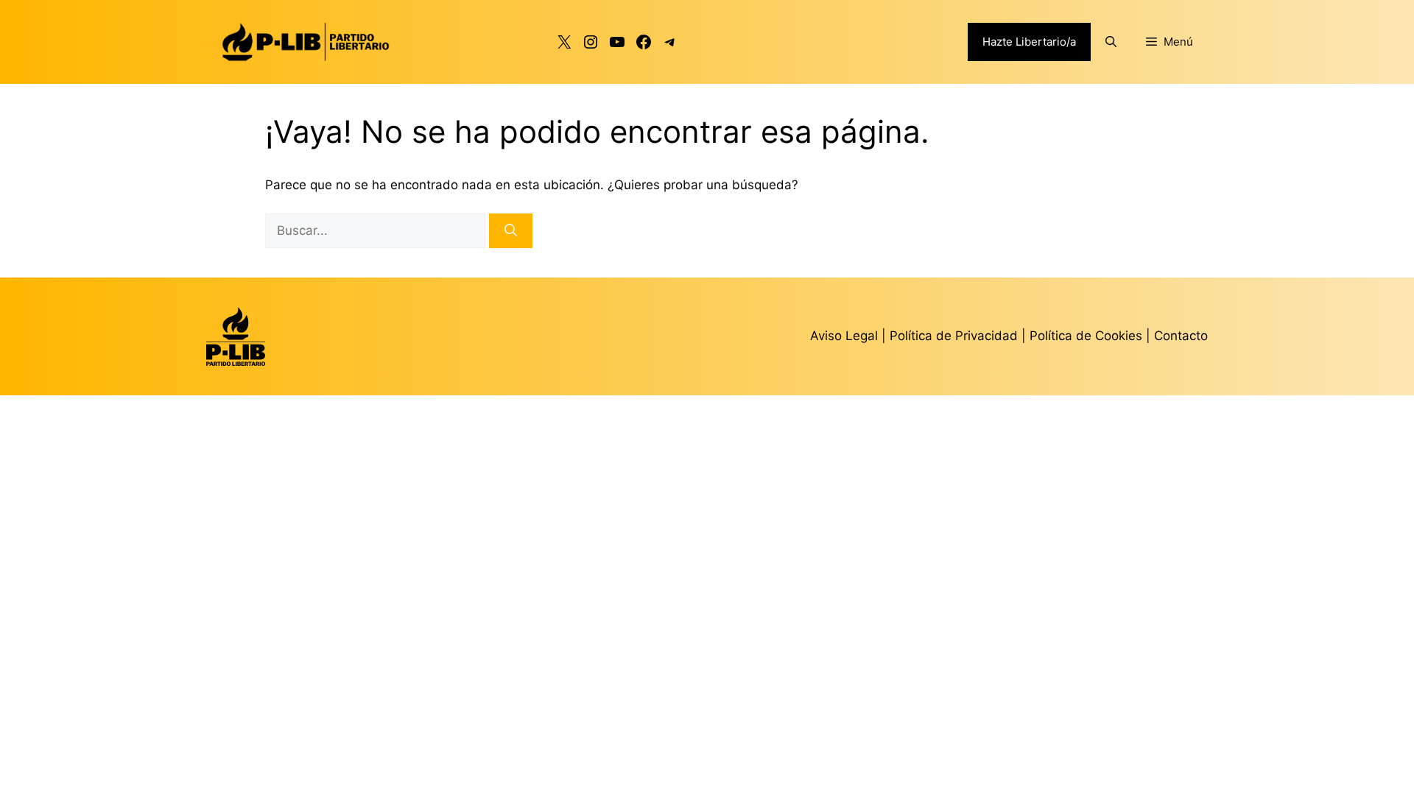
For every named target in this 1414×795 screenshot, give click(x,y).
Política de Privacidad (955, 335)
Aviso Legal (844, 335)
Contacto (1181, 335)
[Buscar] (510, 231)
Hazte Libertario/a (1029, 42)
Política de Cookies (1086, 335)
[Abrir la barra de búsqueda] (1111, 42)
